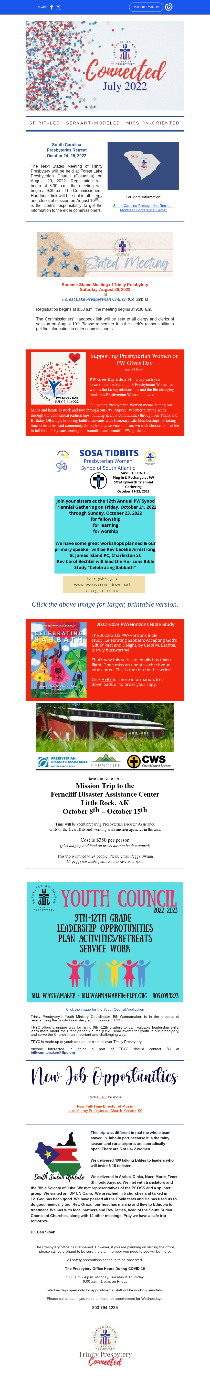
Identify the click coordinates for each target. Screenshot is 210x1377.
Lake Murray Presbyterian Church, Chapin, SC (105, 1111)
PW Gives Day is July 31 (111, 379)
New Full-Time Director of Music (105, 1106)
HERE (107, 679)
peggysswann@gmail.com (93, 861)
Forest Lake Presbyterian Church (94, 299)
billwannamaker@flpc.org (53, 1052)
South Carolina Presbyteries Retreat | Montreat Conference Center (143, 208)
